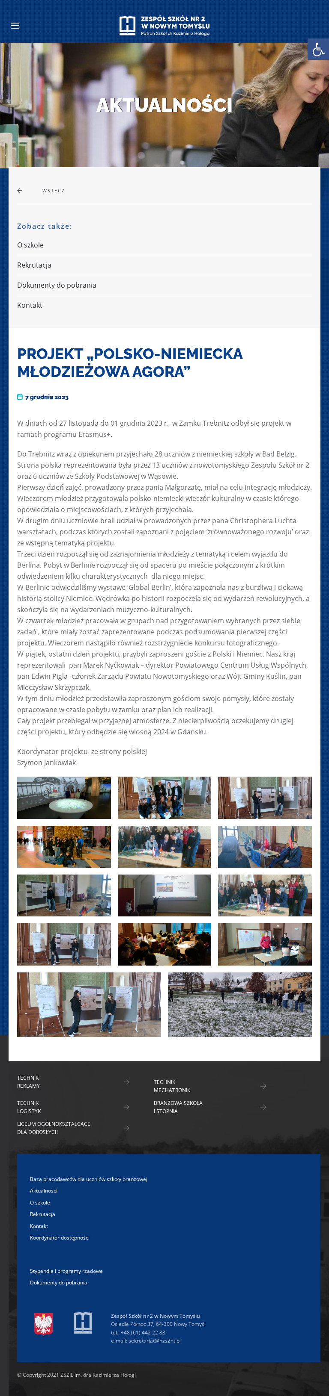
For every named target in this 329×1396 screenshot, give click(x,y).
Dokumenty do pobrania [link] (56, 285)
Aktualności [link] (43, 1190)
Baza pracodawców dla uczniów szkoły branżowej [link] (88, 1179)
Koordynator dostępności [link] (60, 1237)
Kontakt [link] (29, 305)
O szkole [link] (30, 245)
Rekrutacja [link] (34, 265)
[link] (318, 49)
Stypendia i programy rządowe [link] (66, 1271)
